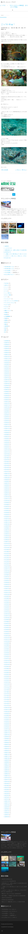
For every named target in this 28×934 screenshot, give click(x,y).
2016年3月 (7, 584)
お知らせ (6, 285)
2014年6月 (7, 625)
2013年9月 (7, 643)
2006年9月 (7, 807)
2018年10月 (7, 524)
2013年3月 (7, 654)
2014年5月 (7, 627)
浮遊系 (6, 318)
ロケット (6, 308)
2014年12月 (7, 613)
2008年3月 (7, 771)
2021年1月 (7, 471)
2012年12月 (7, 660)
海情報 (6, 320)
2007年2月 (7, 797)
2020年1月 (7, 494)
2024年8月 (7, 387)
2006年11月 (7, 803)
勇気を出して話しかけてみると (8, 893)
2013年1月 (7, 658)
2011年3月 (7, 701)
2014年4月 (7, 629)
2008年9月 (7, 760)
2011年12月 (7, 684)
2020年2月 (7, 492)
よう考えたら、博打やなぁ (20, 169)
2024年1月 (7, 401)
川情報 (6, 312)
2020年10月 (7, 477)
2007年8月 (7, 785)
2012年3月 (7, 678)
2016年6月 (7, 578)
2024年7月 (7, 389)
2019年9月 (7, 502)
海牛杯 (6, 322)
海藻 (5, 324)
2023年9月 (7, 409)
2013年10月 (7, 641)
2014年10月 (7, 617)
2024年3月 (7, 397)
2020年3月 (7, 491)
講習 (5, 330)
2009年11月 (7, 732)
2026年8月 (7, 340)
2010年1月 (7, 729)
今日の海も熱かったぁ (9, 266)
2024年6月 (7, 391)
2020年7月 (7, 483)
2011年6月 (7, 695)
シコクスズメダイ (8, 248)
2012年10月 (7, 664)
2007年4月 (7, 793)
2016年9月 (7, 572)
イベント (6, 287)
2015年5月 (7, 604)
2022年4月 (7, 442)
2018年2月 (7, 539)
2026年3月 (7, 350)
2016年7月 (7, 576)
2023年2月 (7, 422)
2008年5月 (7, 768)
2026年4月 (7, 348)
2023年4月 (7, 418)
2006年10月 (7, 805)
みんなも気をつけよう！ (10, 274)
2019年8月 (7, 504)
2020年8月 (7, 481)
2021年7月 (7, 459)
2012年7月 (7, 670)
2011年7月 (7, 693)
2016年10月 (7, 571)
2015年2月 (7, 610)
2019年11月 (7, 498)
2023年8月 (7, 411)
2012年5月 (7, 674)
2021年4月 (7, 465)
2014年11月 (7, 615)
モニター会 (7, 304)
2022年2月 (7, 446)
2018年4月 (7, 535)
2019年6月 (7, 508)
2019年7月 (7, 506)
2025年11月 (7, 358)
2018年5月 (7, 533)
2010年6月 (7, 719)
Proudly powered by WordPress (7, 924)
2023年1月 (7, 424)
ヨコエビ (6, 306)
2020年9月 (7, 479)
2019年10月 (7, 500)
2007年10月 (7, 781)
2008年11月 (7, 756)
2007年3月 (7, 795)
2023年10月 (7, 407)
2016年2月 (7, 586)
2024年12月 (7, 379)
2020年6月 (7, 485)
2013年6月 (7, 649)
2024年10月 (7, 383)
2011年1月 (7, 705)
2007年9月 (7, 783)
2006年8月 (7, 808)
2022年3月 (7, 444)
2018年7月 (7, 530)
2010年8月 (7, 715)
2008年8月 (7, 762)
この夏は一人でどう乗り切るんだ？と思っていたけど (16, 254)
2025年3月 (7, 374)
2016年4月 (7, 582)
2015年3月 (7, 608)
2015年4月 (7, 606)
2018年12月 (7, 520)
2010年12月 (7, 707)
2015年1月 (7, 611)
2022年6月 (7, 438)
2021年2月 (7, 469)
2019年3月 (7, 514)
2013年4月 (7, 652)
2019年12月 (7, 496)
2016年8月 (7, 574)
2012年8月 (7, 668)
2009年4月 (7, 746)
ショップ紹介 (7, 293)
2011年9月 (7, 690)
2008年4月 (7, 769)
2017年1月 (7, 565)
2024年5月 (7, 393)
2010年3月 (7, 725)
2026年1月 (7, 354)
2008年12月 (7, 754)
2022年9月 (7, 432)
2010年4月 (7, 723)
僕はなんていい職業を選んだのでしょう (10, 901)
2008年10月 (7, 758)
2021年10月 (7, 453)
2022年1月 (7, 448)
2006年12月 (7, 801)
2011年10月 (7, 688)
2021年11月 (7, 452)
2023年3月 (7, 420)
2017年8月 (7, 551)
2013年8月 (7, 645)
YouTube (6, 283)
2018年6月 (7, 532)
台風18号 (7, 246)
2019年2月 (7, 516)
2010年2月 (7, 727)
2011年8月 (7, 691)
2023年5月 (7, 416)
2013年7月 (7, 647)
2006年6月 (7, 812)
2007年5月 (7, 791)
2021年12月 (7, 450)
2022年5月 (7, 440)
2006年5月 (7, 814)
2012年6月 (7, 672)
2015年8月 (7, 598)
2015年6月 (7, 602)
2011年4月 (7, 699)
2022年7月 (7, 436)
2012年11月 (7, 662)
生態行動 (6, 326)
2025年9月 (7, 362)
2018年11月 (7, 522)
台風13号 (4, 897)
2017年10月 (7, 547)
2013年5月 (7, 650)
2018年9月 (7, 526)
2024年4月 (7, 395)
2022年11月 (7, 428)
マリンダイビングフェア (10, 302)
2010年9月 (7, 713)
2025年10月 (7, 360)
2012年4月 (7, 676)
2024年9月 (7, 385)
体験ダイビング (8, 310)
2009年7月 (7, 740)
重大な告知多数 (5, 169)
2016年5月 (7, 580)
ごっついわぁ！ (8, 24)
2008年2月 (7, 773)
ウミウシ (6, 289)
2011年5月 (7, 697)
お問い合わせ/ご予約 (8, 2)
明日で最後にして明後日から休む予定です (10, 895)
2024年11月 (7, 381)
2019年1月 (7, 518)
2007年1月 (7, 799)
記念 (5, 328)
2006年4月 (7, 816)
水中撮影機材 (7, 316)
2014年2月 (7, 633)
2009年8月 (7, 738)
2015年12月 (7, 590)
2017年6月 (7, 555)
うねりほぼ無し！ (8, 270)
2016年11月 (7, 569)
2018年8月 (7, 528)
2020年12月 (7, 473)
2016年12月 (7, 567)
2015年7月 (7, 600)
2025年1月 (7, 377)
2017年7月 (7, 553)
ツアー (6, 296)
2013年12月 (7, 637)
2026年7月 (7, 342)
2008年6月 (7, 766)
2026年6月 (7, 344)
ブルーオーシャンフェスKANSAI (11, 300)
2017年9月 (7, 549)
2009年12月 (7, 730)
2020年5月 (7, 487)
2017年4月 (7, 559)
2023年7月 (7, 413)
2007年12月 (7, 777)
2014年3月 (7, 631)
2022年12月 (7, 426)
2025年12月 (7, 356)
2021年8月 (7, 457)
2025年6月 (7, 368)
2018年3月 (7, 537)
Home (2, 15)
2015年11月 (7, 592)
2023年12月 (7, 403)
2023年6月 (7, 414)
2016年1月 (7, 588)
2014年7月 (7, 623)
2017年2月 (7, 563)
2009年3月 (7, 748)
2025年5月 (7, 370)
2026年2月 (7, 352)
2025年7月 (7, 366)
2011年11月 (7, 686)
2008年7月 (7, 764)
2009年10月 (7, 734)
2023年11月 (7, 405)
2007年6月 (7, 789)
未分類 (6, 314)
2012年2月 (7, 680)
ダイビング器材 (8, 295)
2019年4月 (7, 512)
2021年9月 (7, 455)
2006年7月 (7, 810)
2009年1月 (7, 752)
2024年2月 (7, 399)
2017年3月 (7, 561)
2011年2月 (7, 703)
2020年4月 (7, 489)
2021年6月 (7, 461)
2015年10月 (7, 594)
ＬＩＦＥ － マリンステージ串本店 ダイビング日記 (14, 6)
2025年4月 (7, 372)
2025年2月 (7, 375)
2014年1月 (7, 635)
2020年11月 (7, 475)
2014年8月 (7, 621)
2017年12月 (7, 543)
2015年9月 (7, 596)
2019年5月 (7, 510)
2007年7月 (7, 787)
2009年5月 (7, 744)
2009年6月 (7, 742)
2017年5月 (7, 557)
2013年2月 (7, 656)
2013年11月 (7, 639)
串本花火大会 (4, 899)
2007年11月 (7, 779)
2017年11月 (7, 545)
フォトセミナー (8, 298)
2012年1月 (7, 682)
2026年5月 (7, 346)
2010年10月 (7, 711)
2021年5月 (7, 463)
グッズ (6, 291)
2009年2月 (7, 750)
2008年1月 (7, 775)
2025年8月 (7, 364)
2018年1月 (7, 541)
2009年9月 (7, 736)
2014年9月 (7, 619)
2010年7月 (7, 717)
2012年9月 (7, 666)
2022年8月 (7, 434)
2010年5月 (7, 721)
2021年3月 (7, 467)
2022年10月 (7, 430)
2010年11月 (7, 709)
